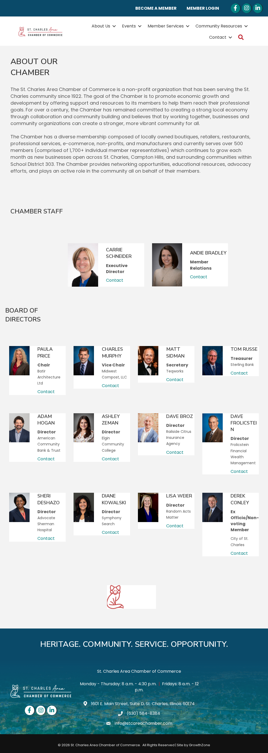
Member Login (203, 8)
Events (129, 26)
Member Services (166, 26)
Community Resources (219, 26)
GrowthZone (199, 745)
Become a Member (156, 8)
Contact (217, 37)
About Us (101, 26)
